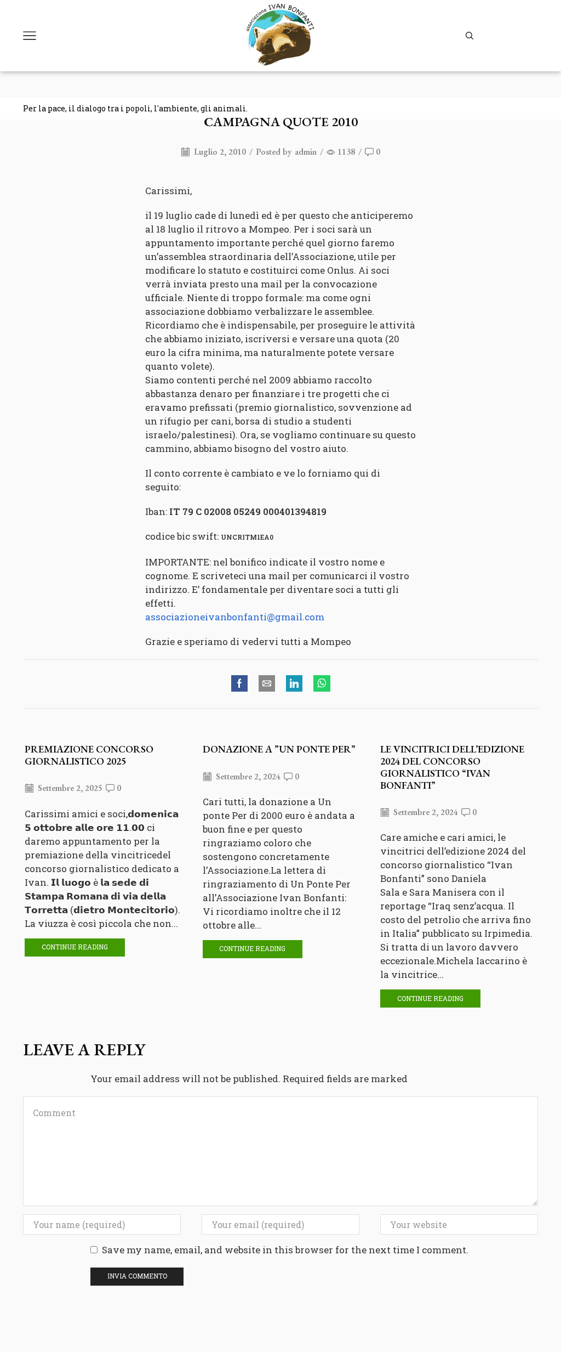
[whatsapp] (319, 683)
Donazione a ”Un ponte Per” (279, 749)
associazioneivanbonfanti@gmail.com (234, 616)
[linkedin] (294, 683)
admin (306, 151)
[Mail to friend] (266, 683)
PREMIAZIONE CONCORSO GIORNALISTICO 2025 (89, 755)
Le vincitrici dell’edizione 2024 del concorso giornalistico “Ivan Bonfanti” (452, 767)
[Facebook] (242, 683)
